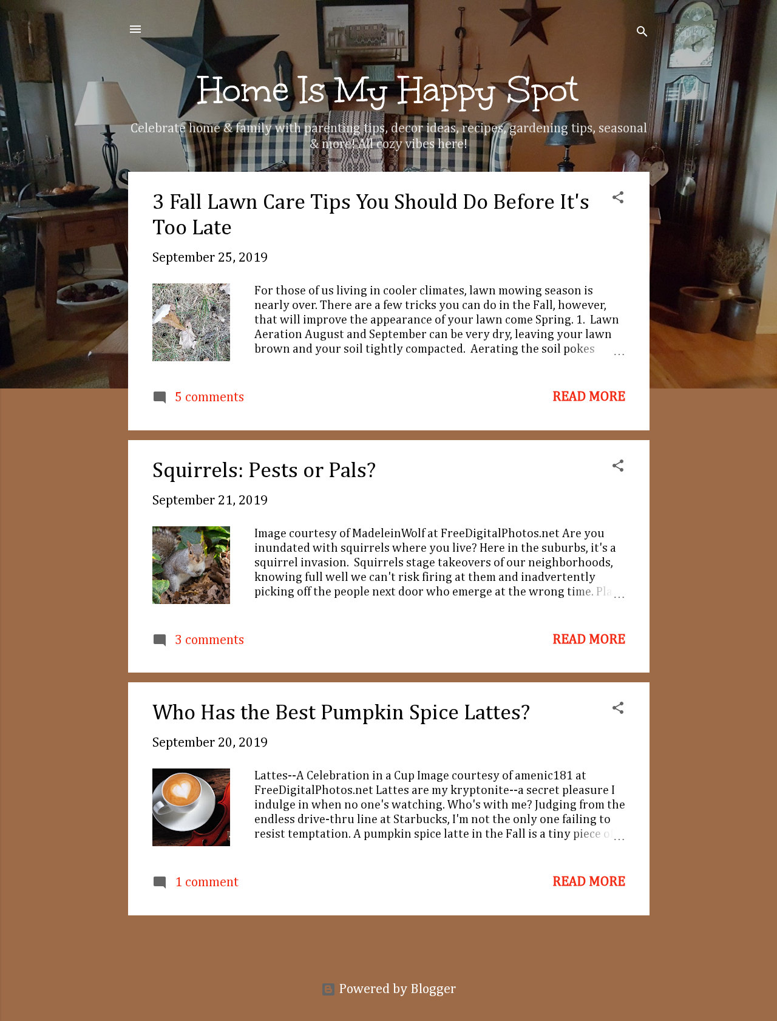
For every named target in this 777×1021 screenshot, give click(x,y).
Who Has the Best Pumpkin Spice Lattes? (341, 713)
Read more (588, 397)
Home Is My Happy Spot (388, 89)
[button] (618, 199)
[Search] (642, 33)
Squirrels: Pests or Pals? (264, 471)
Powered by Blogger (396, 989)
